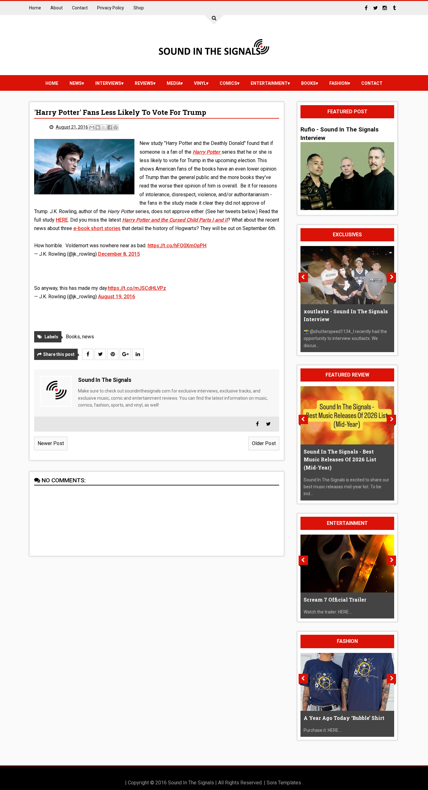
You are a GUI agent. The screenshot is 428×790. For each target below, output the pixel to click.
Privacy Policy (110, 7)
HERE (62, 220)
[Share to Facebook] (110, 127)
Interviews (108, 83)
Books (308, 83)
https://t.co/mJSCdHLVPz (137, 288)
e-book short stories (97, 228)
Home (35, 7)
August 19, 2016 (116, 297)
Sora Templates (284, 783)
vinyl (200, 83)
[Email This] (92, 127)
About (56, 7)
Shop (138, 7)
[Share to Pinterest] (115, 127)
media (173, 83)
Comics (228, 83)
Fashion (338, 83)
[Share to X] (104, 127)
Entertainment (269, 83)
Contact (80, 7)
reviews (144, 83)
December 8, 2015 (119, 254)
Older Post (264, 443)
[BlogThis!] (98, 127)
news (76, 83)
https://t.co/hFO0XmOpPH (177, 246)
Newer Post (51, 443)
